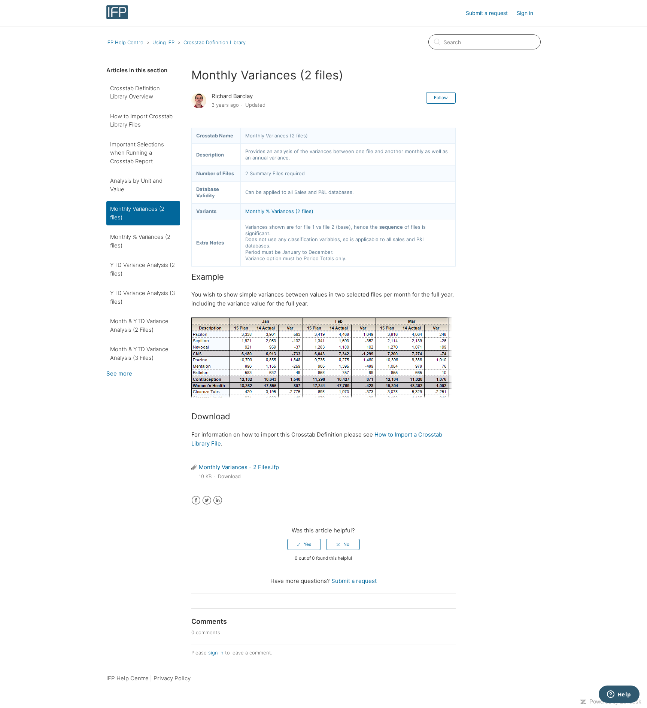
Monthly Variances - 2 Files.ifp (239, 467)
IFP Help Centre (124, 42)
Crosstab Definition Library (214, 42)
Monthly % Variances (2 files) (140, 241)
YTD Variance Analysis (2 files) (142, 269)
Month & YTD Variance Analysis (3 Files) (139, 353)
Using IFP (163, 42)
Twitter (207, 500)
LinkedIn (217, 500)
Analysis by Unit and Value (136, 185)
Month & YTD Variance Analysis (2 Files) (139, 325)
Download (229, 476)
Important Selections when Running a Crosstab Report (137, 153)
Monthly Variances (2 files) (137, 213)
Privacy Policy (172, 678)
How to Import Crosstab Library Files (141, 120)
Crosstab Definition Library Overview (135, 92)
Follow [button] (441, 97)
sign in (216, 653)
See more (119, 373)
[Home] (117, 17)
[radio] (304, 544)
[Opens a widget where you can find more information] (619, 695)
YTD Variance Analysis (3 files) (142, 297)
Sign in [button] (525, 13)
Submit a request (487, 13)
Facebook (196, 500)
